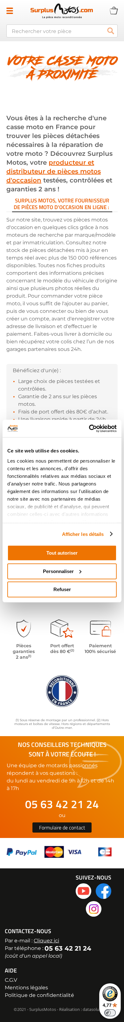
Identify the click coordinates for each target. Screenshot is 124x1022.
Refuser (62, 589)
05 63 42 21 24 (62, 804)
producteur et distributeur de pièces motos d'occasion (53, 171)
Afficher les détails (83, 534)
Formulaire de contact (62, 827)
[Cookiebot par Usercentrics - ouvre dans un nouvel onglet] (89, 428)
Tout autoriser (62, 553)
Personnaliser (58, 571)
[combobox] (62, 30)
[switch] (110, 1012)
